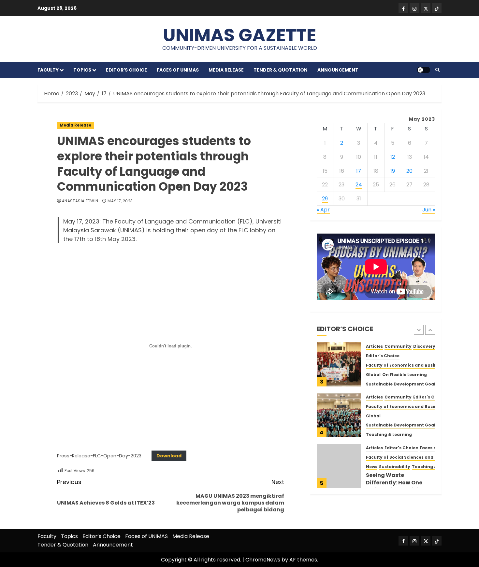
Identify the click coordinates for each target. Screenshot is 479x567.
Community (398, 346)
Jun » (428, 209)
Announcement (337, 70)
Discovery (424, 346)
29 (325, 198)
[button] (437, 70)
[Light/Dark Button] (423, 70)
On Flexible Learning (404, 374)
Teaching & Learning (389, 434)
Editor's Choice (382, 355)
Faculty (48, 70)
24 (359, 184)
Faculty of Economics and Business (405, 365)
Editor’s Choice (126, 70)
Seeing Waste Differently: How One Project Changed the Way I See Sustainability (399, 486)
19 (392, 170)
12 (392, 157)
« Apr (323, 209)
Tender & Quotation (281, 70)
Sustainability (394, 466)
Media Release (226, 70)
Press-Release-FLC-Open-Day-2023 (99, 455)
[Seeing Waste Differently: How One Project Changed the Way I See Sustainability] (339, 466)
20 (409, 170)
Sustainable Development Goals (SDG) (409, 383)
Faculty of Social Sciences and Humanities (413, 457)
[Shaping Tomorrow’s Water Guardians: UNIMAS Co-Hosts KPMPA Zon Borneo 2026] (339, 415)
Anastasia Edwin (80, 201)
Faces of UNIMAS (178, 70)
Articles (374, 346)
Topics (82, 70)
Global (373, 374)
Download (168, 455)
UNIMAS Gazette (239, 34)
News (371, 466)
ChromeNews (262, 559)
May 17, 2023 (120, 201)
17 (358, 170)
